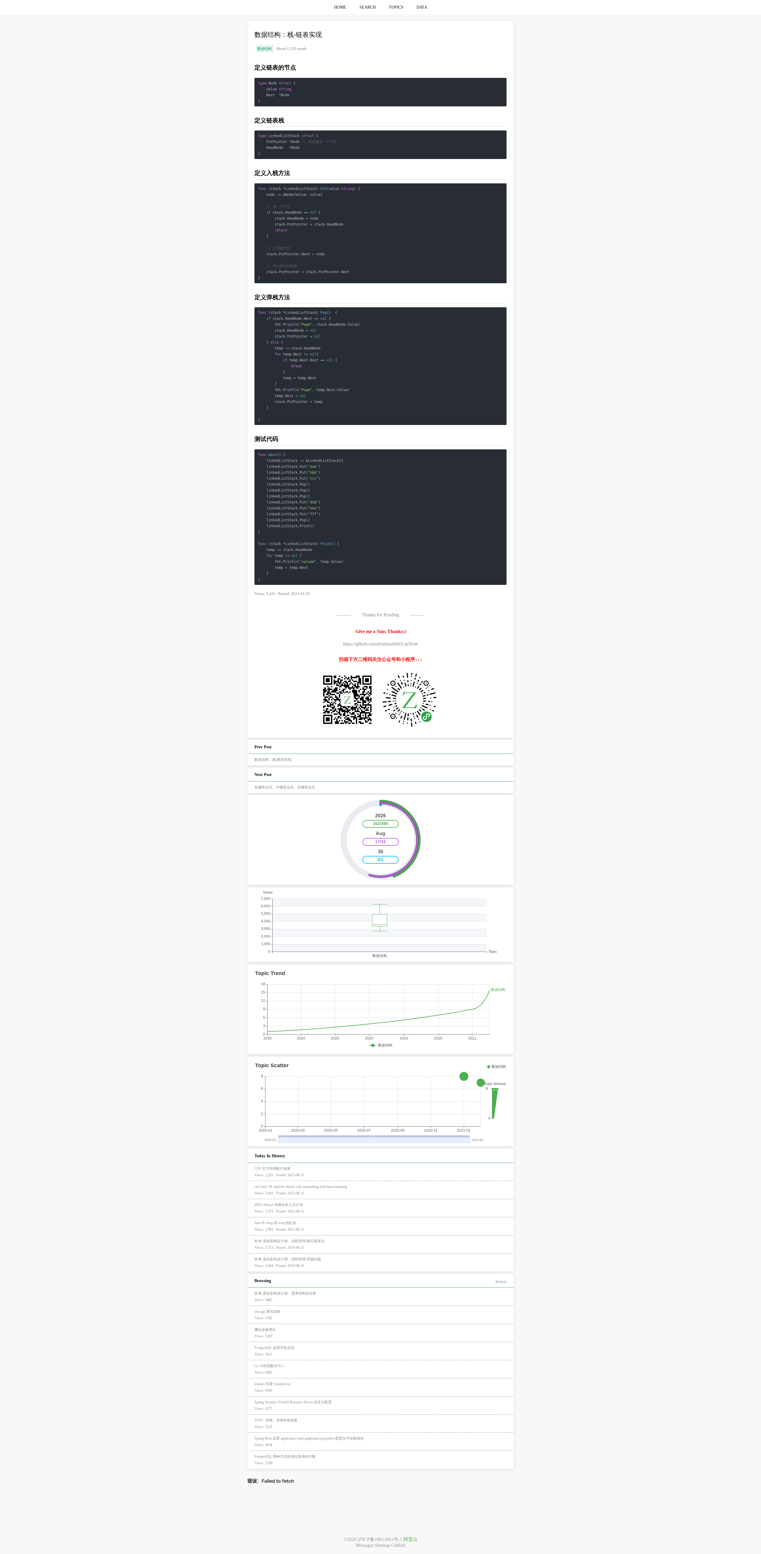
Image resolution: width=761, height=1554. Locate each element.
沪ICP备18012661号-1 (380, 1539)
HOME (340, 7)
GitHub (398, 1545)
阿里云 (410, 1539)
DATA (421, 7)
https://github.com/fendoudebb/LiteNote (380, 643)
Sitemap (382, 1545)
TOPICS (396, 7)
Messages (365, 1545)
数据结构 (264, 49)
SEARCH (367, 7)
